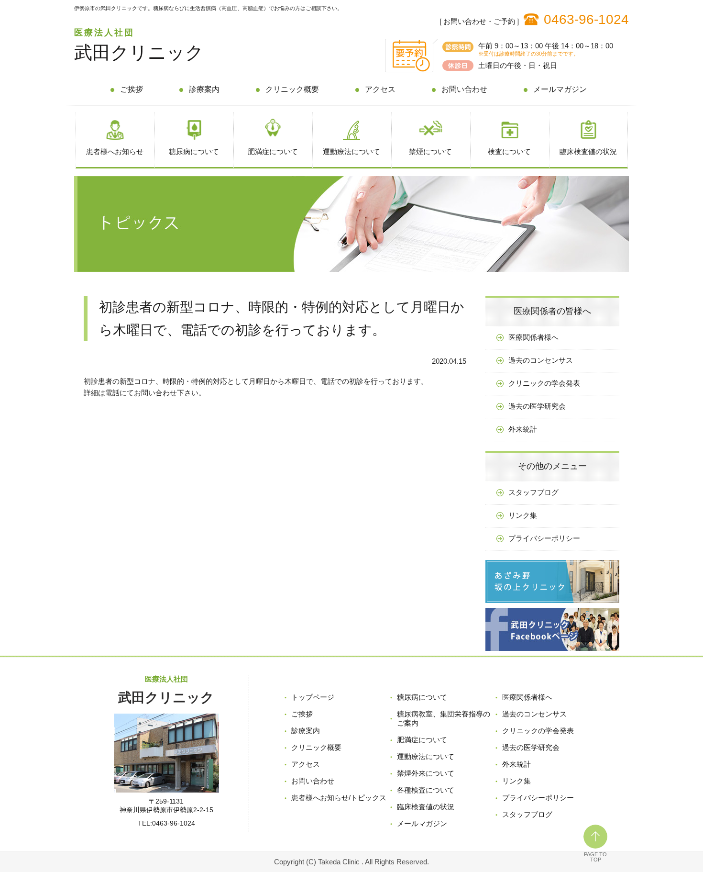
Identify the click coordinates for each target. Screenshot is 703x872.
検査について (509, 151)
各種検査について (425, 790)
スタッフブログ (533, 492)
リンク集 (522, 515)
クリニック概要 (292, 89)
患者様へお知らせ (114, 151)
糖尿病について (194, 151)
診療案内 (204, 89)
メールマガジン (560, 89)
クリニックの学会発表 (544, 383)
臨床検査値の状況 (588, 151)
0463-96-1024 (586, 19)
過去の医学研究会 (537, 406)
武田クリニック (139, 53)
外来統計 (522, 429)
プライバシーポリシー (544, 538)
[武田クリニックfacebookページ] (552, 653)
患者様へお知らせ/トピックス (338, 798)
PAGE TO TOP (595, 856)
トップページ (312, 697)
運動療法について (351, 151)
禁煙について (430, 151)
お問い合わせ (464, 89)
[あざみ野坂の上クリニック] (552, 605)
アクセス (380, 89)
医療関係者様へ (533, 337)
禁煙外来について (425, 773)
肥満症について (273, 151)
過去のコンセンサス (540, 360)
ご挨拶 (131, 89)
